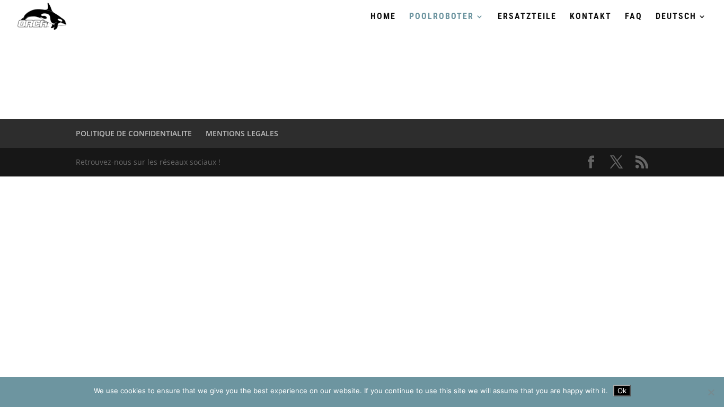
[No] (710, 392)
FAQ (633, 17)
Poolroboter (441, 17)
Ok (621, 390)
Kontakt (591, 17)
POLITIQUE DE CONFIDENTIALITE (134, 133)
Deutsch (676, 17)
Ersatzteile (527, 17)
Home (383, 17)
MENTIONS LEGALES (242, 133)
